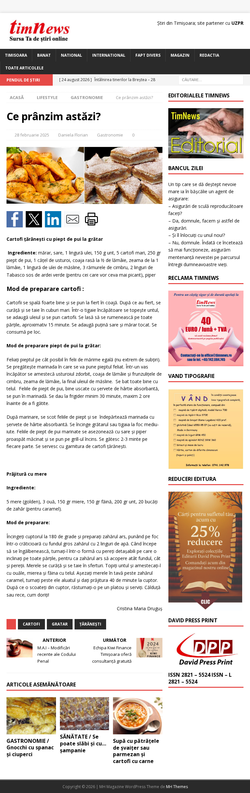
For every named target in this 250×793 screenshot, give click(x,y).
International (108, 55)
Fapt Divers (147, 55)
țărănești (90, 624)
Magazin (180, 55)
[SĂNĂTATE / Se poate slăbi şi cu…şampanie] (84, 713)
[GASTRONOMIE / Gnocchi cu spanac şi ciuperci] (31, 715)
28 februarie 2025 (32, 135)
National (71, 55)
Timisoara (16, 55)
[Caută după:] (210, 80)
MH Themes (177, 786)
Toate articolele (24, 68)
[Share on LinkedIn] (54, 224)
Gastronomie (110, 135)
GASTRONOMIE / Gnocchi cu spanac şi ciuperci (30, 747)
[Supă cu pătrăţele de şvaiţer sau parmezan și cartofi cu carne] (137, 715)
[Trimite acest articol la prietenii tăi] (73, 224)
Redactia (209, 55)
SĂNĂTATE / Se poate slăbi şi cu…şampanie (83, 743)
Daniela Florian (73, 135)
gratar (60, 624)
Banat (44, 55)
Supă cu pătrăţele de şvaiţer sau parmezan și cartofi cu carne (136, 751)
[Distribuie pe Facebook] (16, 224)
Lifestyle (47, 97)
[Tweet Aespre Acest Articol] (35, 224)
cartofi (31, 624)
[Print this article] (92, 224)
